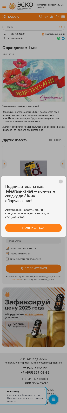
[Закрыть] (61, 181)
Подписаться (33, 227)
